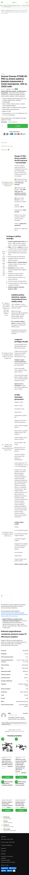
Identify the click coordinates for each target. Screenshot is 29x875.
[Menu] (3, 2)
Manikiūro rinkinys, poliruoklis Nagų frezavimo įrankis (20, 803)
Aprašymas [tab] (4, 142)
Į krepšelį (17, 126)
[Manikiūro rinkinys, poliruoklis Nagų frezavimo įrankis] (21, 790)
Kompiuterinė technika (9, 10)
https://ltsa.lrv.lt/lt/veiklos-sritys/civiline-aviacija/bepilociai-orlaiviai (14, 614)
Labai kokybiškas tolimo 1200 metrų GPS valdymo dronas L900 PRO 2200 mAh (7, 762)
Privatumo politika (5, 860)
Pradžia (2, 10)
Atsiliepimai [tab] (5, 149)
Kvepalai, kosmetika (6, 800)
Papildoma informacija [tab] (7, 146)
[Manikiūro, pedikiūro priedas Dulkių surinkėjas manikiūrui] (7, 790)
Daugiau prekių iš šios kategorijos (9, 616)
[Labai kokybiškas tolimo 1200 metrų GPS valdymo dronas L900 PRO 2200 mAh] (7, 747)
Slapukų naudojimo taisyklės (8, 862)
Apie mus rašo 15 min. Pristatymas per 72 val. (10, 5)
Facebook (3, 851)
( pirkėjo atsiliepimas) (12, 122)
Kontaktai (3, 858)
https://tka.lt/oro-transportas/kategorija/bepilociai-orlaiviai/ (12, 612)
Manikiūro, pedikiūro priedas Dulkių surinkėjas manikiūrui (7, 803)
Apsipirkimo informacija (7, 856)
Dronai (16, 10)
